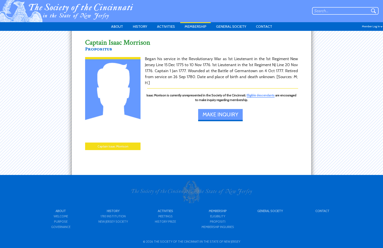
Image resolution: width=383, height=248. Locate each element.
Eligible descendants (261, 95)
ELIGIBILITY (217, 216)
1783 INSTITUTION (113, 216)
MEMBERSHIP (195, 26)
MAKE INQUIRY (220, 114)
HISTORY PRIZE (165, 222)
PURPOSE (61, 222)
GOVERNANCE (60, 227)
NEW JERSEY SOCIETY (113, 222)
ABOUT (117, 26)
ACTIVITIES (166, 26)
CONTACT (264, 26)
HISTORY (140, 26)
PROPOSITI (217, 222)
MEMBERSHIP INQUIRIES (217, 227)
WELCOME (61, 216)
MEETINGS (165, 216)
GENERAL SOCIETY (231, 26)
